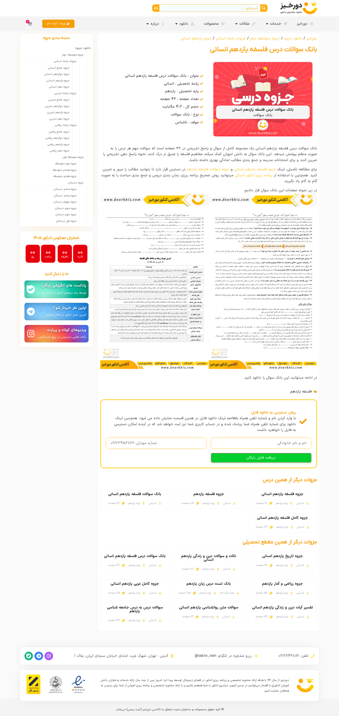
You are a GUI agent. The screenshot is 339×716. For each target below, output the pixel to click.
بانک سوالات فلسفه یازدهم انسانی (134, 494)
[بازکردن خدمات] (267, 24)
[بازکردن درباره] (147, 24)
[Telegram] (38, 656)
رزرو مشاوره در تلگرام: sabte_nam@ (223, 656)
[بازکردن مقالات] (236, 24)
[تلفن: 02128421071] (313, 656)
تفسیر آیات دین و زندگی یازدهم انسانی (282, 607)
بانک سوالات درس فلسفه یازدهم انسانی (135, 556)
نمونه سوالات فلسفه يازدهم (208, 169)
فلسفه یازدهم (301, 391)
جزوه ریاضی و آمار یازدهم (282, 583)
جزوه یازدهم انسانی (196, 38)
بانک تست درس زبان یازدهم (209, 583)
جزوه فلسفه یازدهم (208, 494)
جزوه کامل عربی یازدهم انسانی (135, 583)
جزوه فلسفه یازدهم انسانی (282, 494)
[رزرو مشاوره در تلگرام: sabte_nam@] (256, 656)
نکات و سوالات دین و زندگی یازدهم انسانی (208, 558)
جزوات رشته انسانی (231, 38)
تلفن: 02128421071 (294, 656)
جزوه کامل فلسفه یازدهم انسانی (282, 518)
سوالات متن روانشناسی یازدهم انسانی (208, 607)
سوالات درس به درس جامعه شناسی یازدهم (135, 609)
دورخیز (311, 38)
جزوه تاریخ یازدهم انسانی (282, 556)
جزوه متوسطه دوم (265, 38)
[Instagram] (49, 656)
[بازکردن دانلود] (176, 24)
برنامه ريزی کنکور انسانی (254, 175)
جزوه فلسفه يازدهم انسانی (255, 169)
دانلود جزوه (293, 38)
